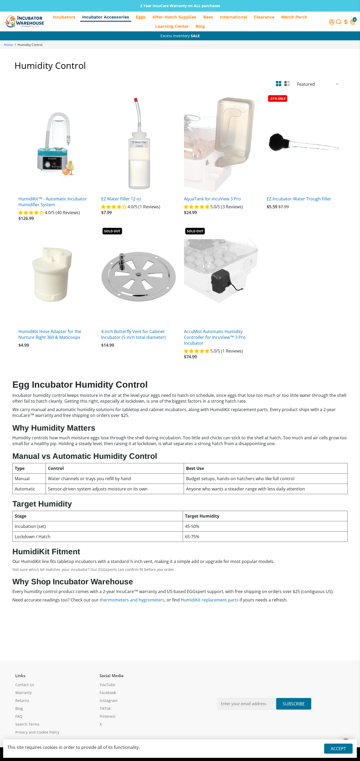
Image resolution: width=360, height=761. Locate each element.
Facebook (108, 692)
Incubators (64, 17)
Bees (208, 17)
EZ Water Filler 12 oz (121, 199)
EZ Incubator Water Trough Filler (299, 199)
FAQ (18, 716)
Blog (200, 26)
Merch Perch (294, 17)
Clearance (264, 17)
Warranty (23, 692)
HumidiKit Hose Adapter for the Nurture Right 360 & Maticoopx (49, 334)
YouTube (107, 684)
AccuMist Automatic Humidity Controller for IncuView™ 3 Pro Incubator (215, 337)
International (233, 17)
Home (8, 44)
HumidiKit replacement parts (210, 600)
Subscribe (294, 704)
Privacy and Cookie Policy (37, 732)
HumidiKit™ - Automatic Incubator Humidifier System (52, 202)
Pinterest (107, 716)
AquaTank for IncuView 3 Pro (212, 199)
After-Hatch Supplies (174, 17)
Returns (22, 700)
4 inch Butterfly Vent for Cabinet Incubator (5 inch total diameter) (133, 334)
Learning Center (172, 26)
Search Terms (27, 724)
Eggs (140, 17)
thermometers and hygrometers (132, 600)
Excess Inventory (180, 35)
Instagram (109, 700)
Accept (338, 749)
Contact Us (24, 684)
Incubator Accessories (105, 17)
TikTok (105, 708)
